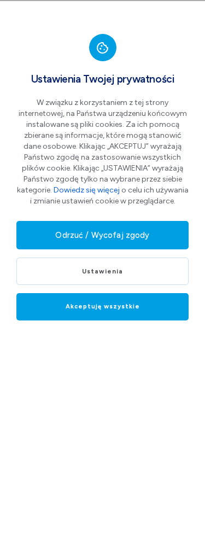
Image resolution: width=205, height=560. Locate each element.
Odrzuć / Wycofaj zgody (102, 235)
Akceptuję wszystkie (103, 306)
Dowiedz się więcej (87, 190)
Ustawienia (102, 271)
